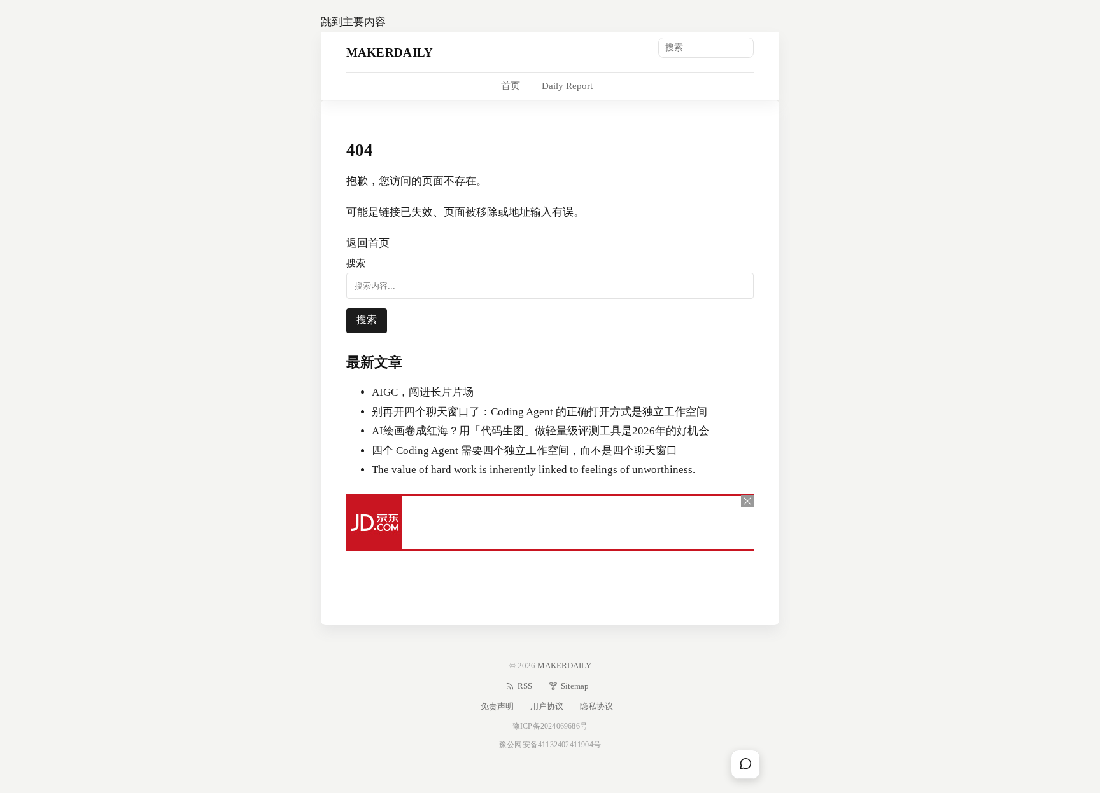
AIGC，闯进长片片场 (423, 392)
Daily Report (567, 86)
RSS (525, 686)
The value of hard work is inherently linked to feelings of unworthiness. (533, 470)
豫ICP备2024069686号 (550, 726)
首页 (510, 86)
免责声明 (497, 706)
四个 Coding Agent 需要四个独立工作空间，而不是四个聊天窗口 (524, 451)
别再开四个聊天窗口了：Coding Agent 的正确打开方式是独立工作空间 (539, 412)
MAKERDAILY (390, 52)
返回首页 (368, 243)
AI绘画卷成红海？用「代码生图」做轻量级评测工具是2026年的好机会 (540, 431)
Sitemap (575, 686)
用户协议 (546, 706)
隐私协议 (596, 706)
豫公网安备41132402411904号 (550, 744)
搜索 (355, 263)
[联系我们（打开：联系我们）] (745, 764)
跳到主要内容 (353, 22)
